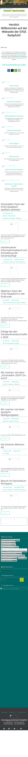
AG (3, 448)
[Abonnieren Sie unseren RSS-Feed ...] (22, 723)
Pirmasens (23, 484)
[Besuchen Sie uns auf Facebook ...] (17, 723)
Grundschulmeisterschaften (14, 300)
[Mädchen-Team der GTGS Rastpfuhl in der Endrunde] (14, 309)
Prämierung (6, 217)
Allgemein (5, 215)
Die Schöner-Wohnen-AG (13, 442)
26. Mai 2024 (6, 298)
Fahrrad (5, 380)
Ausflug (4, 484)
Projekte (7, 448)
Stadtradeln (18, 217)
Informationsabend (20, 260)
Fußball (5, 300)
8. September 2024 (7, 258)
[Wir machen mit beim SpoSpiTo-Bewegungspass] (14, 425)
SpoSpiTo (16, 417)
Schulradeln (12, 217)
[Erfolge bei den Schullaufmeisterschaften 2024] (14, 350)
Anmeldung (5, 260)
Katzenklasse (17, 484)
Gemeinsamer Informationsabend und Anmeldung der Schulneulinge (14, 250)
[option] (14, 14)
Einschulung (12, 260)
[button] (10, 17)
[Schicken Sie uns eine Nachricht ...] (10, 723)
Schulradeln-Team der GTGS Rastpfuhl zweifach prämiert (13, 206)
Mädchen (23, 300)
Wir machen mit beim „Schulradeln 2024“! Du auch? (13, 372)
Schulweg (11, 417)
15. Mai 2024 (6, 378)
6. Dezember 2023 (7, 482)
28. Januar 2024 (7, 446)
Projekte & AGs (11, 215)
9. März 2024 (6, 414)
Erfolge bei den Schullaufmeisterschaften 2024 (14, 332)
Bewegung (5, 417)
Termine (22, 258)
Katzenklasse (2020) (19, 482)
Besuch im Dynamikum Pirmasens (13, 477)
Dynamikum (10, 484)
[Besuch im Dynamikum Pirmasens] (14, 494)
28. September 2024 (8, 213)
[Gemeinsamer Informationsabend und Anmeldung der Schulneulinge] (14, 270)
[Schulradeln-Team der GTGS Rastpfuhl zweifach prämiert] (14, 227)
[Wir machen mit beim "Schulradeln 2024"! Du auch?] (14, 388)
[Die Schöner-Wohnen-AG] (14, 457)
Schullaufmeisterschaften (13, 340)
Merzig (4, 340)
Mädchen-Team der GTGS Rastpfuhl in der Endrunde (13, 292)
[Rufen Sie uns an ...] (6, 723)
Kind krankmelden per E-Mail (14, 64)
